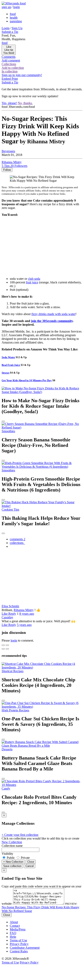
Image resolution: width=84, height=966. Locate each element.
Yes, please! (9, 103)
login (16, 7)
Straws (5, 372)
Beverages (8, 151)
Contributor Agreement (25, 947)
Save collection (12, 866)
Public (11, 857)
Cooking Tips (10, 509)
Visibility (7, 853)
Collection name (12, 845)
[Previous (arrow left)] (3, 648)
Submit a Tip (10, 31)
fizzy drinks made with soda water (53, 314)
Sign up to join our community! (22, 75)
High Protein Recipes (15, 710)
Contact (15, 925)
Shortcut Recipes (12, 671)
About (14, 922)
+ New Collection (13, 861)
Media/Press (17, 929)
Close (30, 861)
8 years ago (26, 613)
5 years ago (24, 625)
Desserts (7, 749)
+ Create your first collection (20, 834)
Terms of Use (18, 940)
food (13, 14)
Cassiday (7, 617)
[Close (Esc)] (3, 645)
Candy (6, 788)
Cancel (29, 866)
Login (5, 28)
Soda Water (8, 357)
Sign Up (17, 28)
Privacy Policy (19, 944)
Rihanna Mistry (24, 610)
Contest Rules (19, 951)
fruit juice (32, 282)
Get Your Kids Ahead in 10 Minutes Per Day (27, 380)
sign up (6, 7)
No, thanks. (25, 103)
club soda (34, 278)
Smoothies (8, 431)
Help (13, 936)
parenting (16, 21)
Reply (12, 613)
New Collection (12, 842)
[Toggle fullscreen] (7, 645)
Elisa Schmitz (10, 606)
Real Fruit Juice (11, 364)
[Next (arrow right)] (7, 648)
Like (5, 613)
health (14, 17)
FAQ (13, 933)
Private (25, 857)
